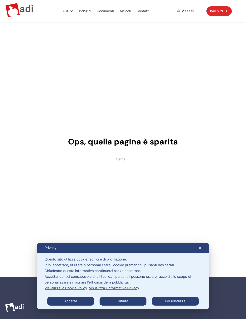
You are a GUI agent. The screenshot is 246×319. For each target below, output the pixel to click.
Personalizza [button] (175, 301)
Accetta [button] (70, 301)
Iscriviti (216, 11)
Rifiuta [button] (123, 301)
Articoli (125, 11)
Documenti (105, 11)
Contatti (143, 11)
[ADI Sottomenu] (71, 11)
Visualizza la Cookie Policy (66, 288)
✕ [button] (200, 248)
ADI (65, 11)
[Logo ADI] (19, 11)
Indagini (85, 11)
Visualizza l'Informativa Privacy (114, 288)
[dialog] (123, 276)
